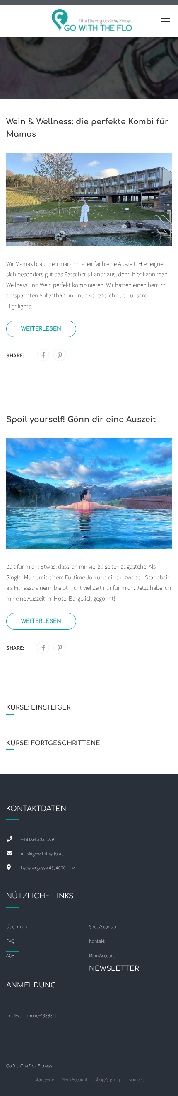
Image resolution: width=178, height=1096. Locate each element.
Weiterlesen (41, 329)
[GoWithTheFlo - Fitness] (92, 23)
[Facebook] (43, 355)
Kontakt (136, 1079)
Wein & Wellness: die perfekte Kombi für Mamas (87, 127)
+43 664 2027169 (37, 839)
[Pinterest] (60, 355)
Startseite (44, 1079)
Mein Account (74, 1079)
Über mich (16, 926)
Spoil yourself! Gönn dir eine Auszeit (81, 419)
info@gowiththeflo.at (42, 853)
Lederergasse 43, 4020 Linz (48, 867)
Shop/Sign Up (102, 926)
